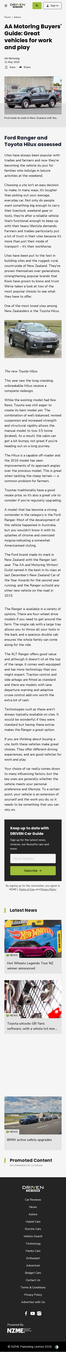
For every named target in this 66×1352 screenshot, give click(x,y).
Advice (17, 17)
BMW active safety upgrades (29, 1140)
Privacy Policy (48, 889)
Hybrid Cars (33, 1222)
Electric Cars (33, 1229)
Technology (33, 1244)
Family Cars (33, 1251)
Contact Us (33, 1280)
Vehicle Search (33, 1236)
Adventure (33, 1266)
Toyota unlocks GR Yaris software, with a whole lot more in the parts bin (32, 1028)
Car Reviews (33, 1200)
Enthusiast (33, 1258)
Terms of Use (27, 889)
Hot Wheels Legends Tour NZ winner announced (33, 947)
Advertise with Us (33, 1302)
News (33, 1207)
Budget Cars (33, 1273)
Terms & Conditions (33, 1287)
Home (7, 17)
